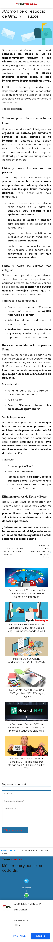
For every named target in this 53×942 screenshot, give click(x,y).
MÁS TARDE (19, 936)
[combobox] (18, 925)
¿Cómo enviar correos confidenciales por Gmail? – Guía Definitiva (40, 551)
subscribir (40, 936)
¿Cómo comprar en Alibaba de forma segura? (13, 551)
